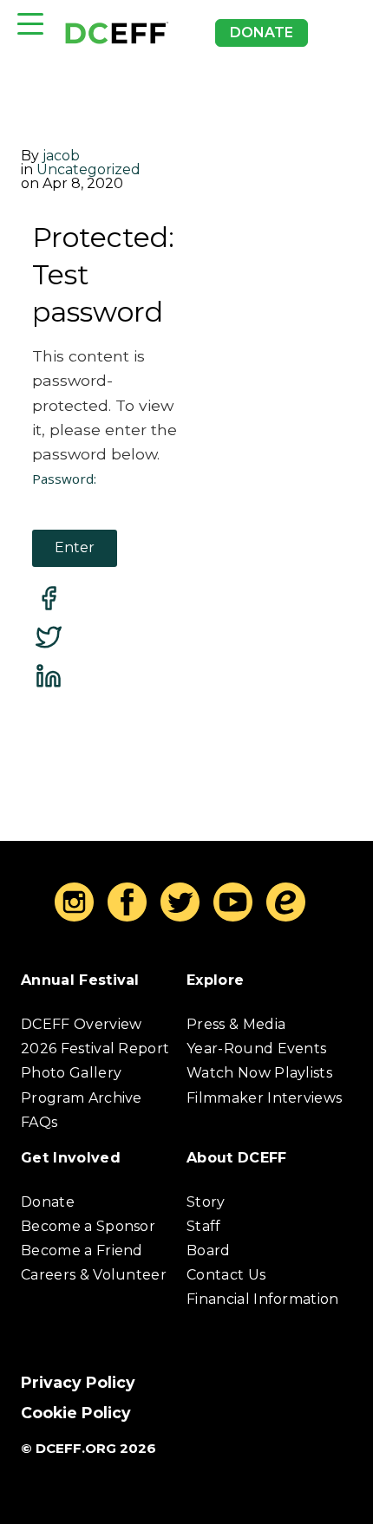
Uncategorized (88, 169)
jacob (61, 155)
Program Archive (81, 1098)
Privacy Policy (78, 1382)
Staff (203, 1226)
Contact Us (225, 1275)
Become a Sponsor (88, 1226)
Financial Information (262, 1299)
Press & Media (235, 1024)
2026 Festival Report (95, 1048)
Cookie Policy (76, 1413)
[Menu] (30, 24)
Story (206, 1202)
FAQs (39, 1122)
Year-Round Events (256, 1048)
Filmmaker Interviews (264, 1098)
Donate (261, 32)
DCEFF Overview (81, 1024)
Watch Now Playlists (259, 1073)
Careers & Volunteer (94, 1275)
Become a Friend (82, 1250)
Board (208, 1250)
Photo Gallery (71, 1073)
